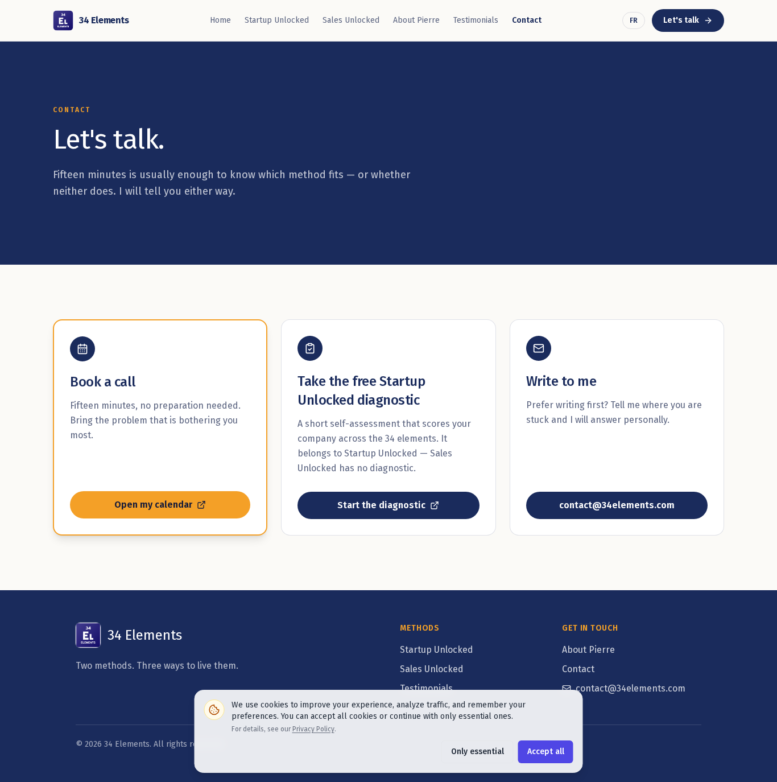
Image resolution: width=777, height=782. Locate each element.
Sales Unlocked (351, 20)
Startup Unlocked (277, 20)
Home (220, 20)
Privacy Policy (313, 729)
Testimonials (475, 20)
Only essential (477, 751)
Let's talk (693, 23)
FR (634, 20)
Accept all (545, 751)
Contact (527, 20)
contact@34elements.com (630, 688)
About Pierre (416, 20)
